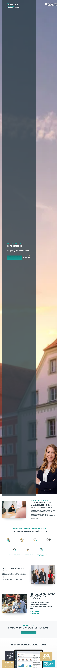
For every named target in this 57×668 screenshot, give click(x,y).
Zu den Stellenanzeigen (29, 632)
